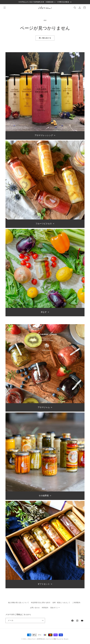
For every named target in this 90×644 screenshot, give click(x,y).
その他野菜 (44, 496)
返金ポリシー (55, 607)
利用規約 (45, 607)
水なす (44, 312)
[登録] (42, 620)
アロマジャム (44, 407)
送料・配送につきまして (61, 602)
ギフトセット (44, 584)
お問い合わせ (35, 607)
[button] (4, 7)
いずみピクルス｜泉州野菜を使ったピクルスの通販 (41, 639)
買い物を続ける (45, 38)
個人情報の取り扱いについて (18, 602)
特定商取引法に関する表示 (40, 602)
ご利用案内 (76, 602)
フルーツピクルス (44, 224)
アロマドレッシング (44, 135)
